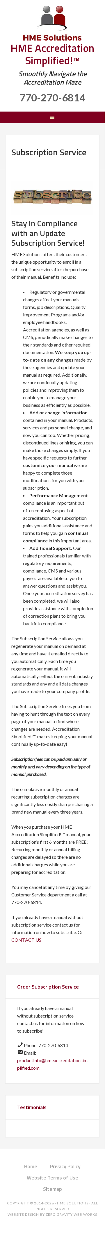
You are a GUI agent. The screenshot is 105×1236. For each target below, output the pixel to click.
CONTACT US (26, 940)
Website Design (23, 1214)
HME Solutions (52, 23)
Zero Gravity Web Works (71, 1214)
